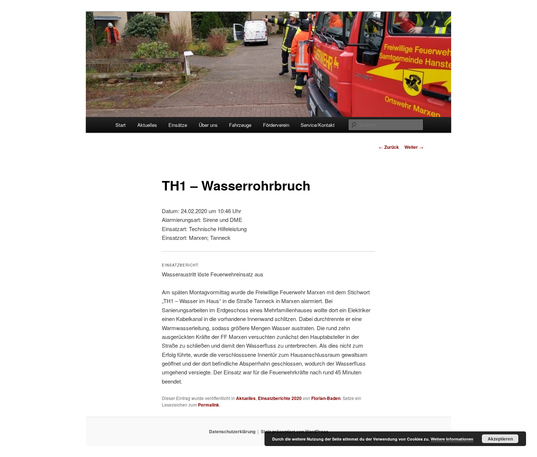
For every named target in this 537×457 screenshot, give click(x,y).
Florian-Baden (325, 398)
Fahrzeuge (240, 124)
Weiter (413, 147)
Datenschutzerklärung (232, 431)
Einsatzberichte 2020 (280, 398)
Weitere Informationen (452, 439)
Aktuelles (147, 124)
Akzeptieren (500, 438)
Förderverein (276, 124)
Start (120, 124)
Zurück (389, 147)
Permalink (208, 404)
